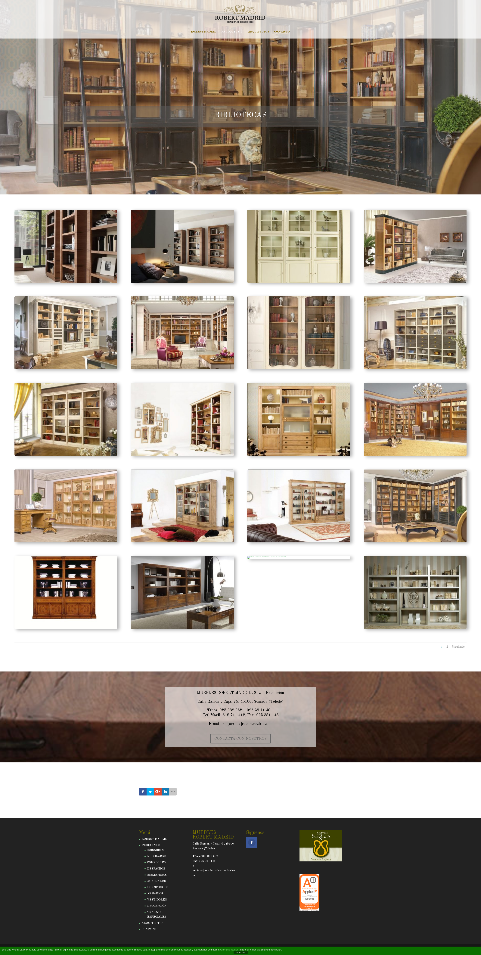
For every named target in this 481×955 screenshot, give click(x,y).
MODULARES (156, 856)
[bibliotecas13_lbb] (298, 541)
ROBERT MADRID (203, 32)
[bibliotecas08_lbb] (298, 455)
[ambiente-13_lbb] (65, 282)
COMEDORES (156, 862)
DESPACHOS (156, 868)
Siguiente (458, 646)
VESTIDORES (157, 899)
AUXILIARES (156, 881)
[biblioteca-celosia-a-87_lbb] (298, 282)
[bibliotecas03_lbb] (182, 368)
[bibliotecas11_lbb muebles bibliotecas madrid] (65, 541)
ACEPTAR (240, 952)
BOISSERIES (156, 850)
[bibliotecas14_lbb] (415, 541)
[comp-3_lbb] (266, 555)
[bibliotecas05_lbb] (415, 368)
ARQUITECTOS (258, 32)
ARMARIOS (155, 893)
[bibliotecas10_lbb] (415, 455)
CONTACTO (282, 32)
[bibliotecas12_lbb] (182, 541)
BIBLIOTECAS (241, 115)
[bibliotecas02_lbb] (65, 368)
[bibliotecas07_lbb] (182, 455)
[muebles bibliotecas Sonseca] (65, 628)
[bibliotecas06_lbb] (65, 455)
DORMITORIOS (157, 887)
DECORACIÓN (156, 906)
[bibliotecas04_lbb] (298, 368)
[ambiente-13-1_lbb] (182, 282)
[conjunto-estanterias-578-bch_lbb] (415, 628)
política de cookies (228, 949)
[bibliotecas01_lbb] (415, 282)
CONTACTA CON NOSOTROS (240, 739)
